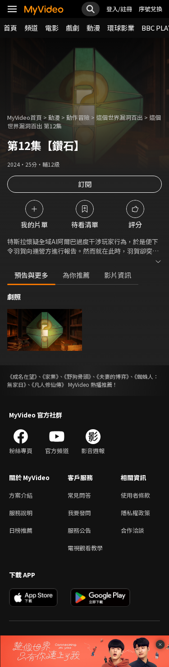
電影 (52, 27)
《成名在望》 (22, 376)
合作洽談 (132, 530)
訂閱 (84, 184)
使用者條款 (135, 495)
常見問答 (79, 495)
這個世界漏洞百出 (119, 117)
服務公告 (79, 530)
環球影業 (120, 27)
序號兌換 (150, 9)
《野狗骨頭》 (77, 376)
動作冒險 (78, 117)
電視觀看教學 (85, 548)
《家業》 (50, 376)
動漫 (93, 27)
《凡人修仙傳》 (49, 384)
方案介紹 (20, 495)
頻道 (31, 27)
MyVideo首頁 (24, 117)
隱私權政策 (135, 512)
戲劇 (72, 27)
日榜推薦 (20, 530)
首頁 (10, 27)
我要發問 (79, 512)
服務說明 (20, 512)
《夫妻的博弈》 (112, 376)
